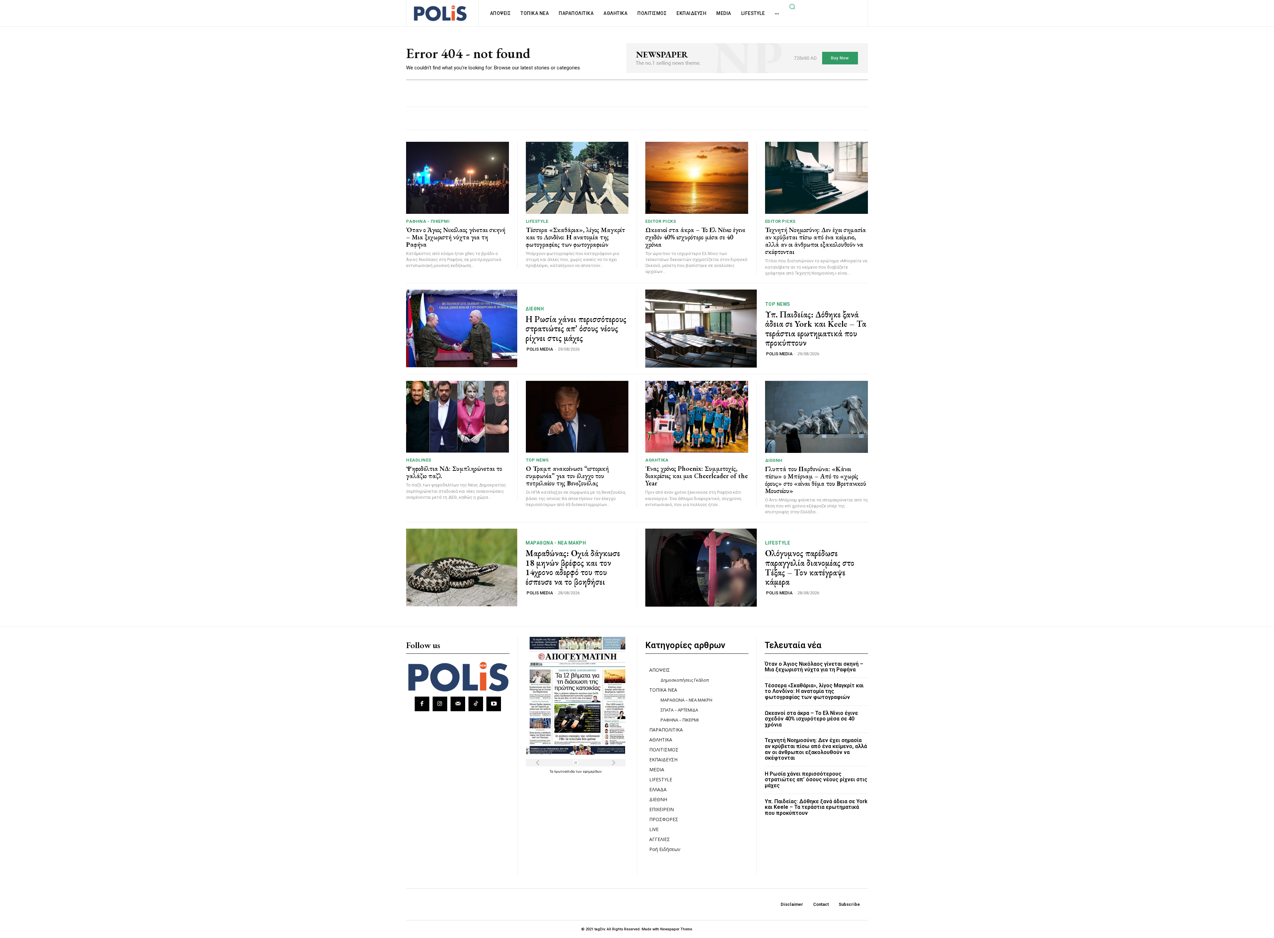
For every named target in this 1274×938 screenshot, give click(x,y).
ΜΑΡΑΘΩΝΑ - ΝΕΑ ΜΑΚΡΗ (556, 543)
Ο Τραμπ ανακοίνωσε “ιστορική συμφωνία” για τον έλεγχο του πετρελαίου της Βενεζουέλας (567, 475)
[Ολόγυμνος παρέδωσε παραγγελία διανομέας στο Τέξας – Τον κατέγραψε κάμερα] (701, 568)
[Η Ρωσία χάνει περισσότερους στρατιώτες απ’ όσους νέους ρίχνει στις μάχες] (461, 329)
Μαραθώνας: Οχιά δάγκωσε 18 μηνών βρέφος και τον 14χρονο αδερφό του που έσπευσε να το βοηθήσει (573, 567)
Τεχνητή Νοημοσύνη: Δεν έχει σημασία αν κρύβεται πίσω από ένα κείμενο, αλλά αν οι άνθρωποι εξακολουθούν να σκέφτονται (815, 240)
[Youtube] (493, 704)
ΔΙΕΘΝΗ (535, 308)
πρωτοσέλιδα (565, 771)
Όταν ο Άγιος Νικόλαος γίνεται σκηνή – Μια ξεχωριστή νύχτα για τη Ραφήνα (455, 237)
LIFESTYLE (537, 221)
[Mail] (458, 704)
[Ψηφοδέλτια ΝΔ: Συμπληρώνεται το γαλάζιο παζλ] (457, 417)
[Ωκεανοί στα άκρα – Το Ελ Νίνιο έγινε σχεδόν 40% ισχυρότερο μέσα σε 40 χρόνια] (696, 178)
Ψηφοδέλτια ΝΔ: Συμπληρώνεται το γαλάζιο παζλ (454, 472)
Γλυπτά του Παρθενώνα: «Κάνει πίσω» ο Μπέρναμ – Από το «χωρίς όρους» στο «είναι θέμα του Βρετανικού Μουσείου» (815, 480)
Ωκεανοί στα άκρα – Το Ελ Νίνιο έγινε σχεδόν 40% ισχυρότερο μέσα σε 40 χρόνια (695, 237)
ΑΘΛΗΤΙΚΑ (656, 460)
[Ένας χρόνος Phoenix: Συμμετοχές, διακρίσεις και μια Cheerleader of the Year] (696, 417)
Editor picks (660, 221)
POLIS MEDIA (540, 349)
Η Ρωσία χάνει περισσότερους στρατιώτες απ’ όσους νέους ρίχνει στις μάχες (576, 328)
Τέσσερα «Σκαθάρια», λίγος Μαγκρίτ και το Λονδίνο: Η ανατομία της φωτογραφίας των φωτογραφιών (575, 237)
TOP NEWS (777, 304)
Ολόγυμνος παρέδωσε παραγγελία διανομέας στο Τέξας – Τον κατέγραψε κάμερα (809, 567)
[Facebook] (422, 704)
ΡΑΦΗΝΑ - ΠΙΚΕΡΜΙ (428, 221)
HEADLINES (418, 460)
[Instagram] (440, 704)
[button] (792, 6)
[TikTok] (475, 704)
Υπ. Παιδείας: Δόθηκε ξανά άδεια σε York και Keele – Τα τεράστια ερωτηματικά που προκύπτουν (815, 329)
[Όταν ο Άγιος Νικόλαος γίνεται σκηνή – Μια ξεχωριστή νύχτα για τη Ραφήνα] (457, 178)
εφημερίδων (592, 771)
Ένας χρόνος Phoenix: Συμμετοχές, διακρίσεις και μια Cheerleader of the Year (696, 475)
